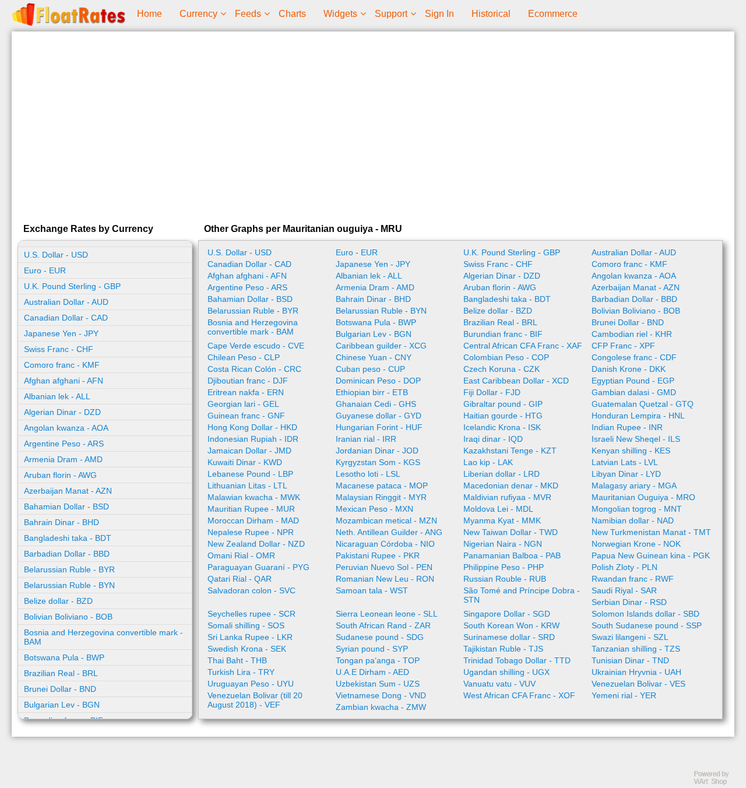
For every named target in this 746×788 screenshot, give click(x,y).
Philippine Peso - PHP (503, 567)
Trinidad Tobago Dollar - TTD (517, 660)
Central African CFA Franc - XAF (522, 345)
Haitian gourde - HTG (503, 415)
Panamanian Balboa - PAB (512, 555)
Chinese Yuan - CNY (373, 357)
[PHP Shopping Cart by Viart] (717, 782)
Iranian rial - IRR (366, 439)
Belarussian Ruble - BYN (69, 585)
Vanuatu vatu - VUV (499, 683)
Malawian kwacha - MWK (253, 497)
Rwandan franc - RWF (633, 578)
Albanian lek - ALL (57, 396)
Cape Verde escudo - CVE (255, 345)
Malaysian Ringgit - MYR (381, 497)
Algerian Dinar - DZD (62, 412)
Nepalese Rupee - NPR (250, 532)
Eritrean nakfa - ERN (245, 392)
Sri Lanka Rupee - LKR (250, 637)
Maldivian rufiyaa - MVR (507, 497)
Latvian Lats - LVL (625, 462)
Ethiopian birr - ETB (372, 392)
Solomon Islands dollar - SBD (645, 613)
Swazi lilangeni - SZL (630, 637)
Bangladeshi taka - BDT (67, 538)
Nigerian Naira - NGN (502, 543)
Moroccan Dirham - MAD (253, 520)
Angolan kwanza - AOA (66, 427)
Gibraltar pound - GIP (503, 404)
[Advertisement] (373, 124)
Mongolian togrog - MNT (637, 508)
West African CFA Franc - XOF (519, 695)
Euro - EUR (45, 270)
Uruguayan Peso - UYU (250, 683)
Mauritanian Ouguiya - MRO (643, 497)
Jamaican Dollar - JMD (249, 450)
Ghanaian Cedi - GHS (376, 404)
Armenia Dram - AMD (63, 459)
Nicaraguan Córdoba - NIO (385, 543)
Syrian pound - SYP (372, 648)
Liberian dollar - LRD (501, 474)
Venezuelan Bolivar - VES (638, 683)
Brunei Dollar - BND (60, 689)
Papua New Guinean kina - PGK (651, 555)
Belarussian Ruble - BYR (69, 569)
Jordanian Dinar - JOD (377, 450)
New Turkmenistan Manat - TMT (651, 532)
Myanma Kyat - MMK (502, 520)
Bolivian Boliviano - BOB (68, 616)
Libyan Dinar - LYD (626, 474)
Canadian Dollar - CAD (66, 317)
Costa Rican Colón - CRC (254, 369)
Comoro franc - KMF (62, 365)
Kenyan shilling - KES (631, 450)
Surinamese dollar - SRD (509, 637)
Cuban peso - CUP (370, 369)
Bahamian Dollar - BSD (66, 506)
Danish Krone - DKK (629, 369)
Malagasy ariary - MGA (634, 485)
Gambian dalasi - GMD (634, 392)
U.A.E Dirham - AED (372, 672)
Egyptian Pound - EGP (633, 380)
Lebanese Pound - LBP (250, 474)
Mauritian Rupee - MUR (251, 508)
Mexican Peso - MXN (374, 508)
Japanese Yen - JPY (61, 333)
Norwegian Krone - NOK (636, 543)
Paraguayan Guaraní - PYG (258, 567)
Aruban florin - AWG (60, 475)
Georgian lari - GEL (243, 404)
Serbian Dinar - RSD (629, 602)
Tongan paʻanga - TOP (378, 660)
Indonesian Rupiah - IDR (252, 439)
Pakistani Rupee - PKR (378, 555)
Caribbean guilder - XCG (381, 345)
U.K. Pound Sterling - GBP (72, 286)
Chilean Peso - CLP (243, 357)
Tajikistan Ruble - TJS (503, 648)
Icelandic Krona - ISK (502, 427)
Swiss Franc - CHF (58, 349)
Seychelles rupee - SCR (251, 613)
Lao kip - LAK (488, 462)
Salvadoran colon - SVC (251, 590)
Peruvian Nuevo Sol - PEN (384, 567)
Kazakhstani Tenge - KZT (510, 450)
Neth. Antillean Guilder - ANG (389, 532)
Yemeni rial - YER (624, 695)
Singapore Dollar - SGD (506, 613)
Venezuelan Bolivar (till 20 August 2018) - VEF (254, 700)
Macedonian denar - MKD (510, 485)
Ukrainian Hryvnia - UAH (636, 672)
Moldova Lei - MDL (498, 508)
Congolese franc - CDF (634, 357)
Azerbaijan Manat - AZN (68, 490)
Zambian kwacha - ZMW (381, 707)
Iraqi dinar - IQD (493, 439)
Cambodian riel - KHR (632, 334)
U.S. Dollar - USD (56, 254)
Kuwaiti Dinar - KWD (244, 462)
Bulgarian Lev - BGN (62, 704)
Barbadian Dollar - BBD (67, 553)
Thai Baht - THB (237, 660)
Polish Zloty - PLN (624, 567)
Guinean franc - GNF (246, 415)
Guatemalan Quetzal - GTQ (643, 404)
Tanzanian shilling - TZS (636, 648)
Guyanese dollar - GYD (378, 415)
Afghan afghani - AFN (63, 380)
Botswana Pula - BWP (64, 657)
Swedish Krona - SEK (246, 648)
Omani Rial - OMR (241, 555)
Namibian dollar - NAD (633, 520)
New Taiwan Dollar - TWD (510, 532)
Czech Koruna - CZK (501, 369)
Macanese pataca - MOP (382, 485)
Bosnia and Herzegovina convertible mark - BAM (103, 637)
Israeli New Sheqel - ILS (636, 439)
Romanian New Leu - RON (385, 578)
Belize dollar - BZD (58, 601)
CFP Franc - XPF (623, 345)
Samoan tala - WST (372, 590)
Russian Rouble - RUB (504, 578)
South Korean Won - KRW (511, 625)
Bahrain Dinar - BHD (61, 522)
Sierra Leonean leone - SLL (387, 613)
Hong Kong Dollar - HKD (252, 427)
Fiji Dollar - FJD (491, 392)
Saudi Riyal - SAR (624, 590)
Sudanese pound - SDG (380, 637)
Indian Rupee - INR (627, 427)
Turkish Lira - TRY (241, 672)
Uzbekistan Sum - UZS (378, 683)
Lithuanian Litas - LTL (247, 485)
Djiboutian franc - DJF (247, 380)
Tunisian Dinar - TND (630, 660)
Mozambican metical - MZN (386, 520)
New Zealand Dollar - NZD (256, 543)
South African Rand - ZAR (383, 625)
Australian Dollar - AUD (66, 302)
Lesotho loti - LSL (368, 474)
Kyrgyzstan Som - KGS (378, 462)
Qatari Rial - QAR (239, 578)
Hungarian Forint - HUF (379, 427)
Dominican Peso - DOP (378, 380)
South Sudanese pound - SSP (647, 625)
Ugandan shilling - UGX (506, 672)
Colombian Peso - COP (506, 357)
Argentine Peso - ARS (64, 443)
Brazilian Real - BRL (61, 673)
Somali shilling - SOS (245, 625)
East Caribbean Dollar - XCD (516, 380)
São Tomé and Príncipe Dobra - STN (521, 595)
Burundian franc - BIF (503, 334)
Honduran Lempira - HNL (638, 415)
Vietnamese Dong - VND (381, 695)
